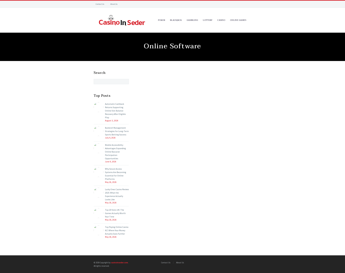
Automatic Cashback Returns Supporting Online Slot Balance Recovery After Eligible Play (115, 111)
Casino (221, 20)
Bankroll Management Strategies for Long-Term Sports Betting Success (117, 131)
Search (126, 81)
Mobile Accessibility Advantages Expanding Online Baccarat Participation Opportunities (115, 152)
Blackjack (176, 20)
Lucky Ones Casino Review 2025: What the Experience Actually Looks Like (117, 194)
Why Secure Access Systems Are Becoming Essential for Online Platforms (115, 173)
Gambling (192, 20)
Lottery (207, 20)
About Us (114, 4)
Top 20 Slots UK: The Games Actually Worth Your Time (115, 213)
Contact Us (100, 4)
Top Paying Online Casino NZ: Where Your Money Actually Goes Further (116, 230)
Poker (161, 20)
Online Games (238, 20)
